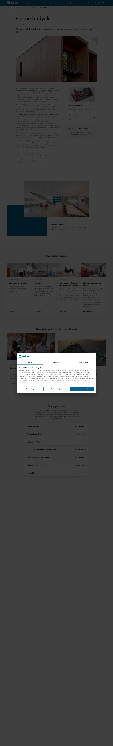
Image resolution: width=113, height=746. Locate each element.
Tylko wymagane (31, 389)
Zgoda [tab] (30, 362)
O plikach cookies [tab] (83, 362)
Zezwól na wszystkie (82, 389)
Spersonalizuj (55, 389)
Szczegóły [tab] (56, 362)
